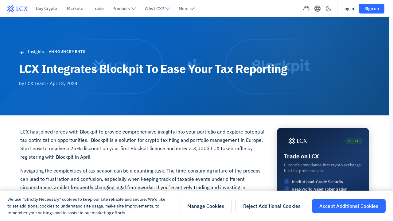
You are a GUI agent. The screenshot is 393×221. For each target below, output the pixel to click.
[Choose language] (317, 8)
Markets (75, 8)
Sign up (371, 8)
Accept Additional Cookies (348, 206)
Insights (36, 51)
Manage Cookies (205, 206)
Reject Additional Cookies (272, 206)
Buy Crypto (46, 8)
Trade (98, 8)
